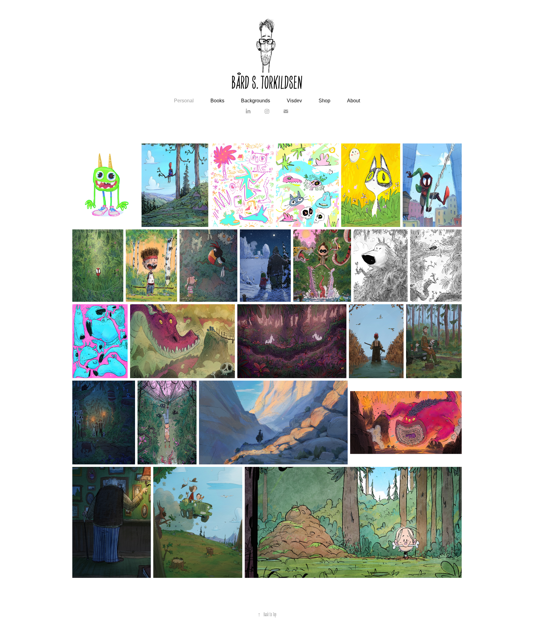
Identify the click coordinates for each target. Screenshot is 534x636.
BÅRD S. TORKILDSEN (267, 81)
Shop (324, 100)
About (353, 100)
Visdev (294, 100)
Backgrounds (255, 100)
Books (217, 100)
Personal (184, 100)
